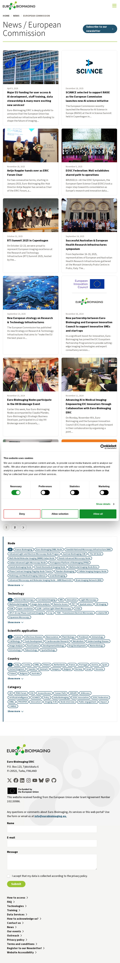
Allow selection (60, 513)
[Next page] (23, 527)
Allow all (98, 513)
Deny (22, 513)
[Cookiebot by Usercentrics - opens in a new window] (102, 446)
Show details (103, 504)
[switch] (45, 492)
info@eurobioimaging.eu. (51, 816)
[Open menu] (114, 5)
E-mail (11, 837)
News (16, 15)
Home (6, 15)
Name (10, 823)
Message (12, 852)
